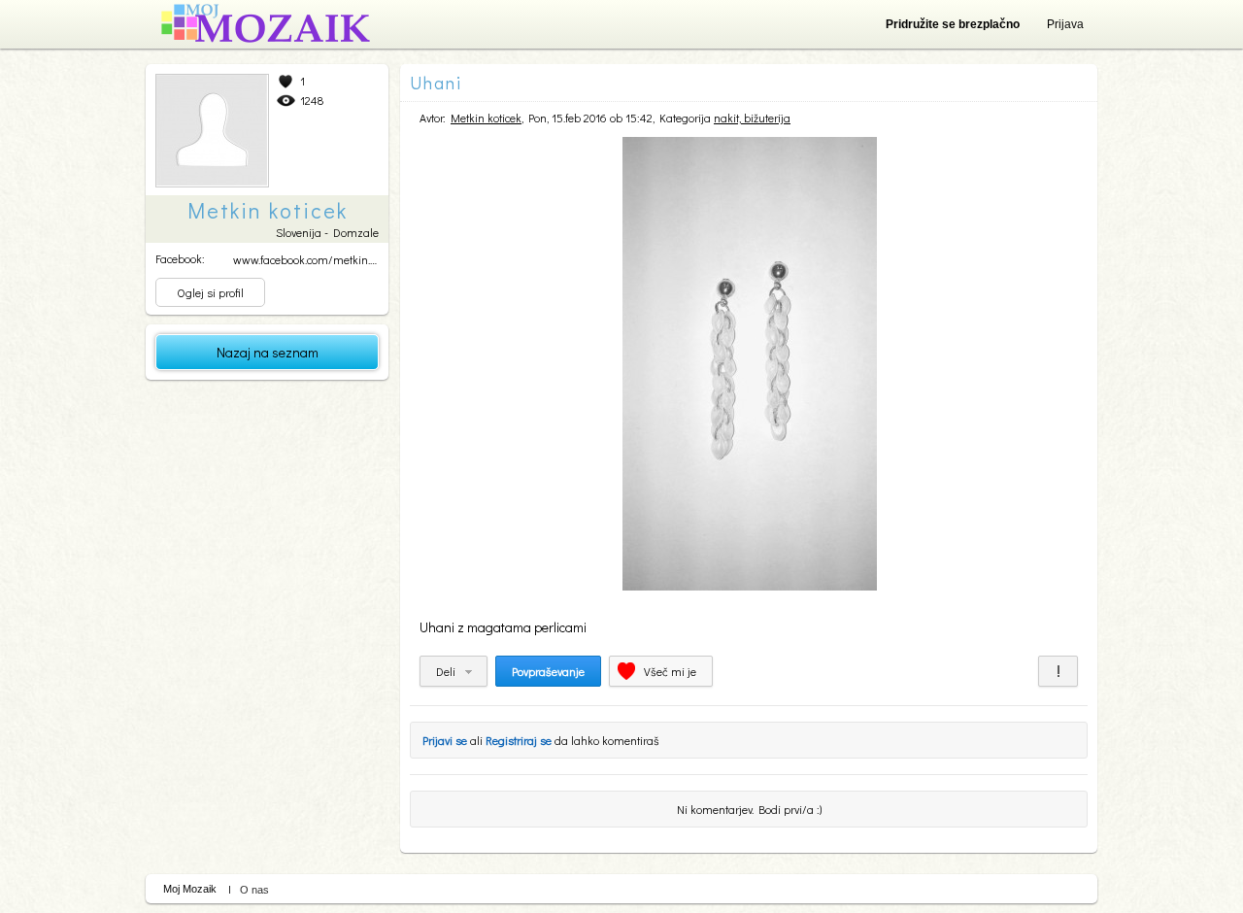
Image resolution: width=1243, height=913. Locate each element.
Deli (445, 671)
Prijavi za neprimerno (1058, 671)
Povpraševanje (548, 671)
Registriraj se (519, 740)
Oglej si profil (210, 292)
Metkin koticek (486, 117)
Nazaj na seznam (268, 352)
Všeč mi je (670, 671)
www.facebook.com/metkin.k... (307, 259)
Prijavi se (444, 740)
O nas (254, 890)
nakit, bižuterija (752, 117)
